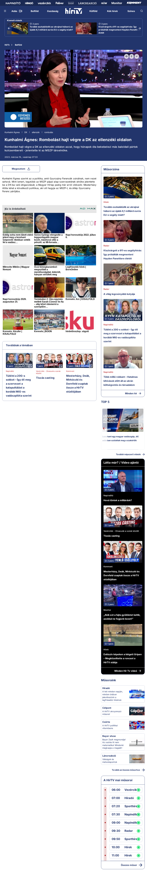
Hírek (106, 202)
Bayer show (109, 736)
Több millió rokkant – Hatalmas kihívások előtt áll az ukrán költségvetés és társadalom (121, 380)
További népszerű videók (128, 454)
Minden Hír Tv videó (125, 670)
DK (25, 132)
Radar (106, 245)
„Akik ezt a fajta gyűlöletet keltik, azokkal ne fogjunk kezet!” (122, 616)
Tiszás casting (45, 377)
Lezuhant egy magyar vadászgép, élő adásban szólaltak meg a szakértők (120, 438)
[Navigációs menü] (5, 11)
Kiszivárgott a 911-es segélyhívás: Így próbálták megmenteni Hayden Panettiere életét (119, 29)
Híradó (106, 688)
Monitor (107, 610)
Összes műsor (129, 865)
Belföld (18, 45)
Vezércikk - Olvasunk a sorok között (48, 372)
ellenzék (36, 132)
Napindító (10, 371)
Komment (70, 371)
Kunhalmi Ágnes (12, 132)
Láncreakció (109, 755)
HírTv (7, 45)
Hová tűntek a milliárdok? (118, 500)
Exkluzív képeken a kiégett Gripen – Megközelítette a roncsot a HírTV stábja (123, 658)
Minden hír (131, 393)
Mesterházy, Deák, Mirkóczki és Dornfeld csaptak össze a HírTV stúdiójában (78, 383)
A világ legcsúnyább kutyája (119, 294)
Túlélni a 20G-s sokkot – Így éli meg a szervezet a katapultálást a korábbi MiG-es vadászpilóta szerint (19, 385)
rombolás (48, 132)
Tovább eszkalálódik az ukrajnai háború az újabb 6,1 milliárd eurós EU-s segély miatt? (51, 28)
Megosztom (18, 168)
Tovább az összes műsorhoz (126, 770)
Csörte (106, 721)
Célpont (106, 707)
